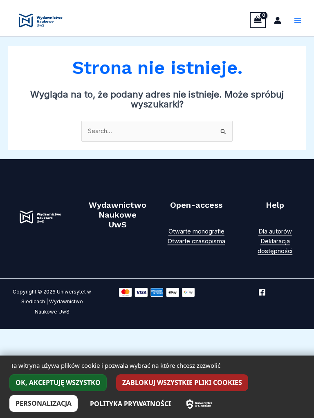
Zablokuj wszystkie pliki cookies (182, 382)
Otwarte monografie (196, 231)
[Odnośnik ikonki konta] (277, 20)
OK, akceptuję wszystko (58, 382)
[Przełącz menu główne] (297, 20)
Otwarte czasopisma (196, 241)
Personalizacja (44, 403)
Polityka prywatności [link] (130, 403)
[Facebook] (262, 292)
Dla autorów (275, 231)
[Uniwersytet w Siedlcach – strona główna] (199, 404)
